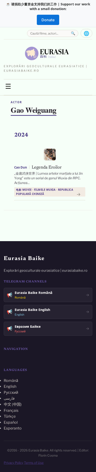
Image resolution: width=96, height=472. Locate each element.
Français (11, 410)
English (10, 386)
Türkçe (10, 416)
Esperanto (13, 428)
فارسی (9, 398)
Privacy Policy (13, 463)
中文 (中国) (13, 404)
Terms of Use (34, 463)
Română (11, 380)
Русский (11, 392)
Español (11, 422)
